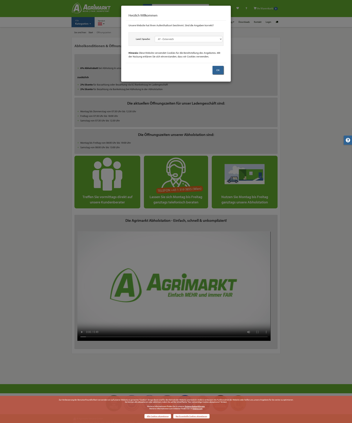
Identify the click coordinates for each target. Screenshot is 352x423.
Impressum (197, 408)
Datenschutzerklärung (195, 406)
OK (218, 70)
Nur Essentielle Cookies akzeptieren (191, 416)
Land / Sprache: (143, 39)
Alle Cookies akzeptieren (158, 416)
